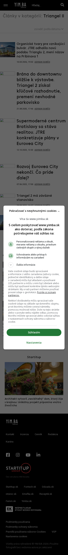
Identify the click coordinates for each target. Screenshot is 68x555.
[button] (34, 264)
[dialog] (34, 277)
